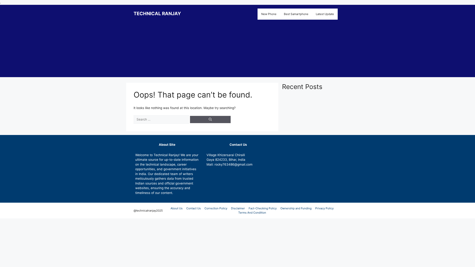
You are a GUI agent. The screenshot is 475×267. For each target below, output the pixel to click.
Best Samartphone (296, 14)
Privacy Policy (324, 208)
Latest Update (325, 14)
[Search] (210, 119)
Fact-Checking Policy (263, 208)
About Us (177, 208)
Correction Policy (215, 208)
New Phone (268, 14)
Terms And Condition (252, 212)
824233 (221, 159)
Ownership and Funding (296, 208)
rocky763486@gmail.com (233, 164)
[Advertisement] (237, 51)
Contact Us (193, 208)
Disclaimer (238, 208)
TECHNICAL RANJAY (157, 13)
